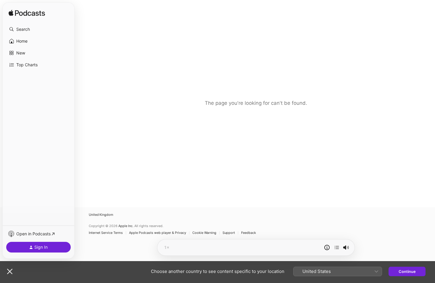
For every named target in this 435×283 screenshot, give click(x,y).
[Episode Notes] (327, 247)
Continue (407, 271)
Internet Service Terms (106, 232)
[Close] (9, 271)
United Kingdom (101, 214)
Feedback (248, 232)
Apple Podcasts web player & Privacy (157, 232)
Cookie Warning (204, 232)
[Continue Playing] (336, 247)
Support (229, 232)
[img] (27, 13)
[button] (38, 29)
